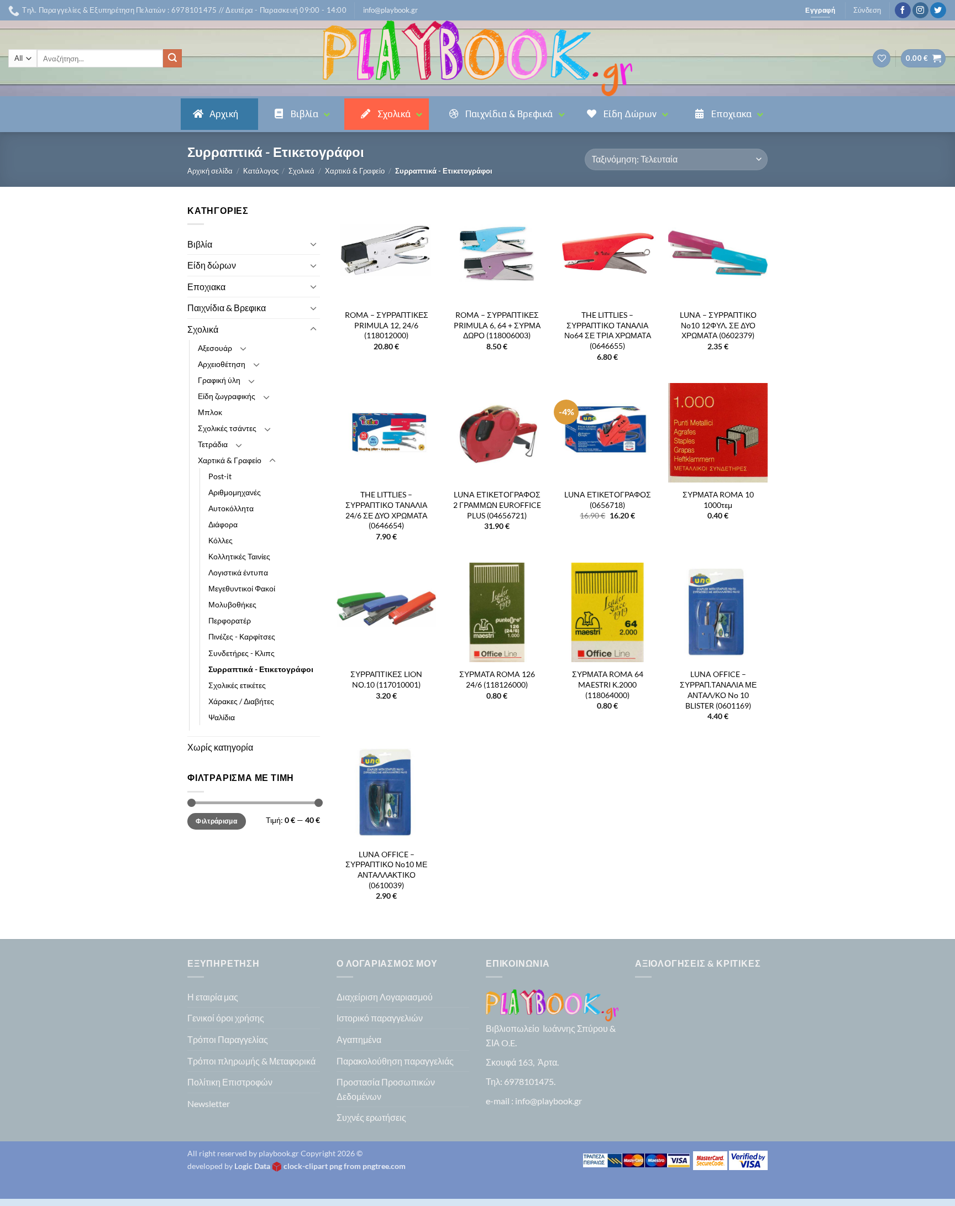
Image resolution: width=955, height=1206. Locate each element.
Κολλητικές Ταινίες (239, 556)
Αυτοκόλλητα (231, 508)
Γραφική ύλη (219, 380)
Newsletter (208, 1103)
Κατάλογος (261, 170)
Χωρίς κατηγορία (220, 747)
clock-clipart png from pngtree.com (345, 1166)
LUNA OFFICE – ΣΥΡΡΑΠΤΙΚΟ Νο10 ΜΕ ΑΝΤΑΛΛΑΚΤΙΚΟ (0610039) (386, 870)
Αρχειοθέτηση (221, 364)
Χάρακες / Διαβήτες (241, 701)
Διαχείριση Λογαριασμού (385, 997)
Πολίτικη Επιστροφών (229, 1082)
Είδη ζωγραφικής (226, 396)
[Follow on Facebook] (903, 10)
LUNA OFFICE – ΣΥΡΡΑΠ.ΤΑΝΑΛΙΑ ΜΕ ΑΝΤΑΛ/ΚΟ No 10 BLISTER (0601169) (718, 689)
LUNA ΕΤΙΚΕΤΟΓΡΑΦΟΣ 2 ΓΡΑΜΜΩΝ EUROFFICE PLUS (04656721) (497, 505)
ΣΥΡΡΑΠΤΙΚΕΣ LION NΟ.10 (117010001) (386, 679)
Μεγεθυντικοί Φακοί (241, 588)
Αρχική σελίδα (210, 170)
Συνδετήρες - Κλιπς (241, 653)
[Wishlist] (881, 58)
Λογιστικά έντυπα (238, 572)
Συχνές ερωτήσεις (371, 1117)
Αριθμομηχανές (234, 492)
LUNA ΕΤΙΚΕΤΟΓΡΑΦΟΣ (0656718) (607, 500)
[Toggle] (313, 243)
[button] (390, 10)
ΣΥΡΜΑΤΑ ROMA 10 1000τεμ (718, 500)
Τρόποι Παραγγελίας (227, 1039)
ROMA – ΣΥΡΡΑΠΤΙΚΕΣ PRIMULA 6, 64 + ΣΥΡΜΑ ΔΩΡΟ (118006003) (497, 325)
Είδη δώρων (211, 265)
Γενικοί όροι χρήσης (225, 1018)
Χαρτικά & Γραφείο (355, 170)
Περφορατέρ (229, 620)
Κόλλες (220, 540)
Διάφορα (223, 524)
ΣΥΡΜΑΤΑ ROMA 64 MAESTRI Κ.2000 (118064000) (607, 684)
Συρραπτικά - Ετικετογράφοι (260, 669)
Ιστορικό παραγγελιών (380, 1018)
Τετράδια (213, 444)
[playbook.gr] (477, 58)
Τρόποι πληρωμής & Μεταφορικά (251, 1061)
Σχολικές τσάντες (227, 428)
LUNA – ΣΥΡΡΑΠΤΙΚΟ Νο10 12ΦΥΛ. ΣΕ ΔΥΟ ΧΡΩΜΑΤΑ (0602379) (718, 325)
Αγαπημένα (359, 1039)
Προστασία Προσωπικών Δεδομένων (386, 1089)
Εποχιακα (206, 286)
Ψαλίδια (221, 717)
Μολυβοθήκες (232, 604)
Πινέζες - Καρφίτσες (241, 636)
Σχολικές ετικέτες (237, 685)
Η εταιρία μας (212, 997)
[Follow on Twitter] (938, 10)
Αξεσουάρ (215, 348)
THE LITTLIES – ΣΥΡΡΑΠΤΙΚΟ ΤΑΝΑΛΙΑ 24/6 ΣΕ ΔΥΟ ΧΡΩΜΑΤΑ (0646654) (386, 510)
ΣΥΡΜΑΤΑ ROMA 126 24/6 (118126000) (497, 679)
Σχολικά (301, 170)
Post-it (220, 476)
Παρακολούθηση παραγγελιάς (395, 1061)
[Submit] (172, 58)
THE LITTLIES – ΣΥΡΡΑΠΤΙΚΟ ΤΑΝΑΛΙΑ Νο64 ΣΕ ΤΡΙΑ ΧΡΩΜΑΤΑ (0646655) (607, 330)
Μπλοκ (210, 412)
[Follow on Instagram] (920, 10)
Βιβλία (199, 244)
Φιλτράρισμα (216, 821)
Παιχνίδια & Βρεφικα (226, 307)
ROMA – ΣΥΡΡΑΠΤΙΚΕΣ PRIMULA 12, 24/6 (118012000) (386, 325)
